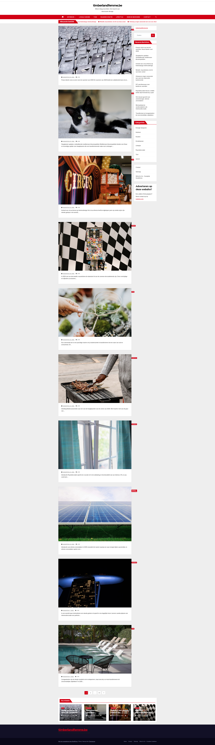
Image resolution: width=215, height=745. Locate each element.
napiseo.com (139, 199)
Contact (147, 17)
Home (125, 741)
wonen (138, 159)
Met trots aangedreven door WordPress (68, 741)
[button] (156, 17)
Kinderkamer (140, 141)
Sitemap (138, 171)
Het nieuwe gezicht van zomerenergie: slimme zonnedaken (143, 98)
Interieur (71, 17)
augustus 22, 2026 (69, 207)
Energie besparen (133, 17)
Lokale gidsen (84, 17)
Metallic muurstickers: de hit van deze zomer (144, 712)
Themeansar (92, 741)
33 (99, 693)
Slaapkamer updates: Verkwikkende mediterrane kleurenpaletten (144, 57)
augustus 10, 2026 (69, 472)
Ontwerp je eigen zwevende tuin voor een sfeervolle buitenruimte (144, 78)
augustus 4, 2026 (68, 676)
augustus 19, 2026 (69, 273)
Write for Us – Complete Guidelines (148, 741)
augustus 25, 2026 (69, 77)
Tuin (95, 17)
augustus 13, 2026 (69, 406)
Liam (78, 77)
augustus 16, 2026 (69, 339)
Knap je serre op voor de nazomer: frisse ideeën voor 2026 (144, 49)
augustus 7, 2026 (68, 610)
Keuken (138, 136)
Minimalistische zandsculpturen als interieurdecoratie (141, 107)
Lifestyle (119, 17)
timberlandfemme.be (107, 5)
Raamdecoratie (106, 17)
